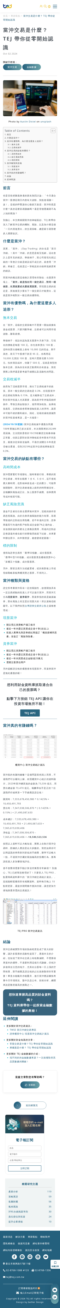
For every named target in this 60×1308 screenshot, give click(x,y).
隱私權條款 (9, 1243)
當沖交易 (12, 67)
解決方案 (20, 1236)
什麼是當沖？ (13, 137)
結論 (9, 176)
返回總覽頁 (32, 1105)
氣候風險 (30, 1206)
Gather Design (36, 1302)
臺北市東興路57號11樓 (18, 1263)
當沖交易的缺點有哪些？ (18, 150)
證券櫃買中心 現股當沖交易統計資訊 (29, 1033)
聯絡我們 (45, 1236)
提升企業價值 (30, 1221)
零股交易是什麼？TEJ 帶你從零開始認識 (31, 1043)
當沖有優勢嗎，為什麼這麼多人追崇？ (25, 141)
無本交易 (16, 144)
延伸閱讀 (11, 179)
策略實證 (30, 1196)
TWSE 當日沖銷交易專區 (23, 1029)
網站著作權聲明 (41, 1243)
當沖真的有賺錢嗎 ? (16, 172)
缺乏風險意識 (17, 157)
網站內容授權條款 (12, 1250)
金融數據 (31, 67)
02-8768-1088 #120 (17, 1270)
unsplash (45, 121)
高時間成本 (16, 154)
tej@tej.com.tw (14, 1277)
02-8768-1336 (42, 1270)
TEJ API (30, 713)
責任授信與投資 (30, 1216)
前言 (9, 134)
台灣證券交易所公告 (35, 605)
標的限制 (16, 160)
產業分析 (30, 1191)
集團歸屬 (30, 1201)
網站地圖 (47, 1250)
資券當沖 (16, 169)
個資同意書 (24, 1243)
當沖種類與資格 (14, 163)
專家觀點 (15, 15)
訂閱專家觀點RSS (27, 1288)
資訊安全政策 (32, 1250)
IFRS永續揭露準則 (30, 1211)
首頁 (5, 15)
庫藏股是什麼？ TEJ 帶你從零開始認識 (30, 1047)
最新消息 (8, 1236)
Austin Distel (28, 121)
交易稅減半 (16, 147)
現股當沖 (16, 166)
